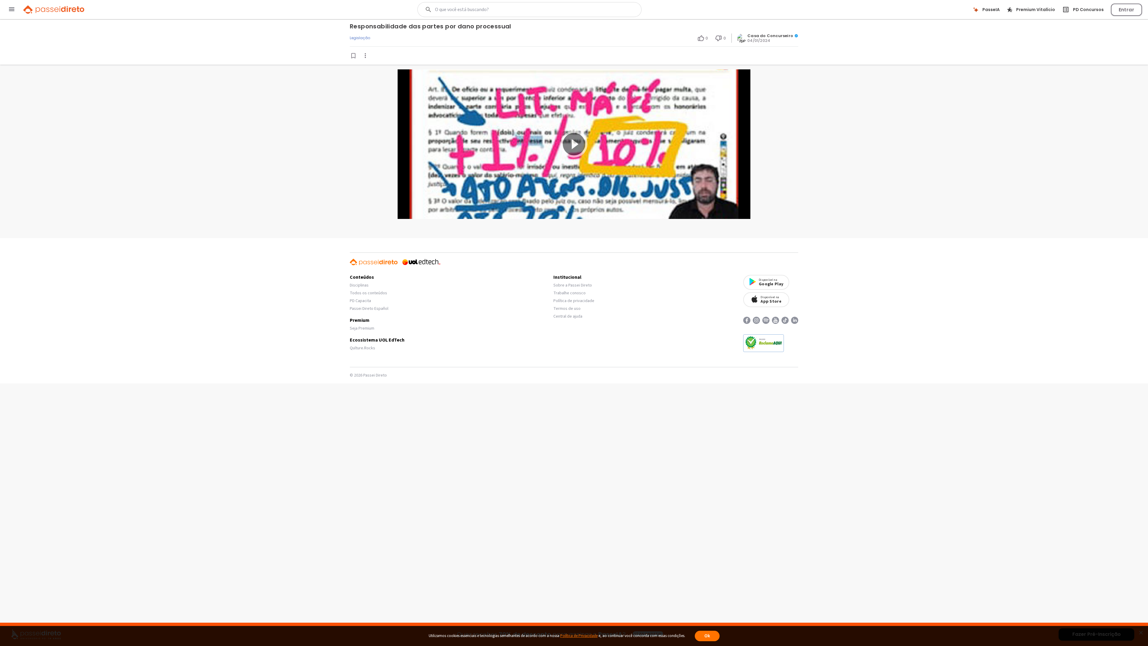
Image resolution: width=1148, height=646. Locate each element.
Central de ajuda (567, 316)
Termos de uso (567, 309)
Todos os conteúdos (368, 293)
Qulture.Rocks (362, 348)
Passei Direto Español (369, 309)
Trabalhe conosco (569, 293)
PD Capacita (360, 301)
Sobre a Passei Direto (572, 285)
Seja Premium (362, 328)
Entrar (1126, 9)
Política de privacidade (573, 301)
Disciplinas (359, 285)
